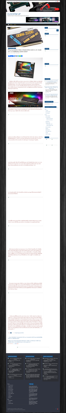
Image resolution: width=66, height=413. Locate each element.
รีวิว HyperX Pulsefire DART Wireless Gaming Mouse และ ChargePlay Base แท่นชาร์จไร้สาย (32, 376)
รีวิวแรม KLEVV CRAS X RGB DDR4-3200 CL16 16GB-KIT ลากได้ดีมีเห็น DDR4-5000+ (51, 97)
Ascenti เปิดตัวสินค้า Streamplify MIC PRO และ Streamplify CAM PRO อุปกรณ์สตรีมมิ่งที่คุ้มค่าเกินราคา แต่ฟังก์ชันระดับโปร (25, 338)
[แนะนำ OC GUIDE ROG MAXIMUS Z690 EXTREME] (15, 358)
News (15, 24)
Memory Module (11, 48)
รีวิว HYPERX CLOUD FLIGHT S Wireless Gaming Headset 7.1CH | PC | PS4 (32, 371)
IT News (47, 110)
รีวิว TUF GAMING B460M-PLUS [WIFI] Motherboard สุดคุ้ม (14, 371)
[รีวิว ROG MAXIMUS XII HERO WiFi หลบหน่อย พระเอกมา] (15, 374)
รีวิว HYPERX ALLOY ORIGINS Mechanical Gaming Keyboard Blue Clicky (32, 366)
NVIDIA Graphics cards (49, 125)
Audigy (14, 53)
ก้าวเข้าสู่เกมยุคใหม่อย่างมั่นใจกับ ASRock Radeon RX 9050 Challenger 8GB (33, 394)
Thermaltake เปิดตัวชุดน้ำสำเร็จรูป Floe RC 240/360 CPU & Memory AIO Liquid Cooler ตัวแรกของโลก (50, 372)
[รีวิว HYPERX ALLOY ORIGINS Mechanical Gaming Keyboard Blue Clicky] (32, 363)
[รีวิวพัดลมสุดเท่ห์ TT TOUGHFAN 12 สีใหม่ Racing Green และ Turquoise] (50, 358)
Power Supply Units (48, 131)
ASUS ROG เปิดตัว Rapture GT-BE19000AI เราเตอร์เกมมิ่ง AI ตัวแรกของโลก (51, 83)
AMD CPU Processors (49, 118)
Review (11, 24)
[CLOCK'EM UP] (33, 2)
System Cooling (10, 392)
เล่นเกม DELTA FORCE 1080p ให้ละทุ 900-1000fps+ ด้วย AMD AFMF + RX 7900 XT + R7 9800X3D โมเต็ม (51, 90)
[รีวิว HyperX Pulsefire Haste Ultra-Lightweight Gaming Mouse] (32, 358)
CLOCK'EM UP (14, 14)
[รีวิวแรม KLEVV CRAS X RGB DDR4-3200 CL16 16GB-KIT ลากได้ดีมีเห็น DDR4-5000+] (51, 94)
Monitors (47, 128)
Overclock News (48, 111)
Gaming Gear (47, 121)
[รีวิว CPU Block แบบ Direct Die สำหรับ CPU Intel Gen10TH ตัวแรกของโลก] (50, 376)
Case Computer (48, 115)
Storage (47, 132)
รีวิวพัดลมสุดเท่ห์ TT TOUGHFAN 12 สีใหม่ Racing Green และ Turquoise (49, 360)
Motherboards (48, 129)
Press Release (48, 113)
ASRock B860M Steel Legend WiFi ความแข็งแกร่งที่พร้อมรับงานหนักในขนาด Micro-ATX (33, 390)
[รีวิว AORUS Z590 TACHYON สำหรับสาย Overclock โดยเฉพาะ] (15, 363)
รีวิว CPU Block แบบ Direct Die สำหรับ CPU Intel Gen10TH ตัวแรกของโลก (50, 378)
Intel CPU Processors (49, 119)
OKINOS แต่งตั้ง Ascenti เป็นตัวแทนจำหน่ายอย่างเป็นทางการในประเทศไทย (33, 387)
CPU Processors (48, 117)
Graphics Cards (48, 122)
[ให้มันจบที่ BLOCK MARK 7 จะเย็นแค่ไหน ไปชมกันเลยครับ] (50, 363)
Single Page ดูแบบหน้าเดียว (19, 332)
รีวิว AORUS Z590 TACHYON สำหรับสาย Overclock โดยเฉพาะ (14, 366)
